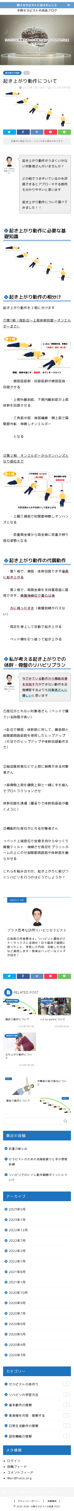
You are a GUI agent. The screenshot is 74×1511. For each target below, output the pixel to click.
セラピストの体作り (38, 1384)
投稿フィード (17, 1466)
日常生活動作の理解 (38, 1426)
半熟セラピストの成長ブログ (37, 10)
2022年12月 (18, 1230)
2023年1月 (17, 1220)
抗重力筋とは (18, 1149)
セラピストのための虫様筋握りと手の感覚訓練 (38, 1161)
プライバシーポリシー (29, 1501)
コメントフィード (20, 1472)
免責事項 (52, 1501)
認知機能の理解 (38, 1436)
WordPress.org (19, 1478)
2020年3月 (17, 1355)
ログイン (13, 1461)
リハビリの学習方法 (38, 1395)
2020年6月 (17, 1324)
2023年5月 (17, 1209)
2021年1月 (17, 1282)
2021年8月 (17, 1272)
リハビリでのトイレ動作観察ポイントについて (38, 1177)
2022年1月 (17, 1261)
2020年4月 (17, 1345)
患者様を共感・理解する (38, 1415)
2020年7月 (17, 1313)
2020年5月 (17, 1334)
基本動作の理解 (12, 72)
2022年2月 (17, 1251)
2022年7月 (17, 1240)
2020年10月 (18, 1293)
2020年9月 (17, 1303)
